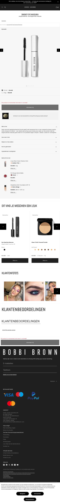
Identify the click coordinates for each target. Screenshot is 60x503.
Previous (1, 50)
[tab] (21, 321)
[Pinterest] (12, 465)
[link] (57, 7)
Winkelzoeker (7, 441)
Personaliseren (30, 499)
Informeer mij (30, 107)
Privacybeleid (6, 475)
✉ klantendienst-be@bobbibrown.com (13, 421)
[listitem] (15, 239)
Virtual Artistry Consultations (11, 453)
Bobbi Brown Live (8, 455)
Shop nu (13, 168)
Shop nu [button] (15, 260)
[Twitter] (9, 465)
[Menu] (2, 7)
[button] (2, 7)
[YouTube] (17, 465)
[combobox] (30, 163)
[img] (5, 164)
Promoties (6, 437)
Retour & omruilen (8, 430)
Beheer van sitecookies (8, 477)
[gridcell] (4, 249)
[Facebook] (6, 465)
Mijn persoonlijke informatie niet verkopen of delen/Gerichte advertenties (19, 472)
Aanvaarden (37, 493)
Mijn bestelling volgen (9, 428)
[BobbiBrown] (30, 7)
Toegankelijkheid (6, 476)
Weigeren (22, 493)
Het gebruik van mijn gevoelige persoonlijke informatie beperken (17, 474)
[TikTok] (15, 465)
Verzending (6, 434)
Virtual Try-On (7, 457)
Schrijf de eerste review (15, 24)
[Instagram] (4, 465)
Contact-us (6, 446)
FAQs (4, 439)
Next (58, 50)
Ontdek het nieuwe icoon (33, 2)
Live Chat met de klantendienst (11, 443)
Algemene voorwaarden (8, 471)
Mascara (4, 21)
